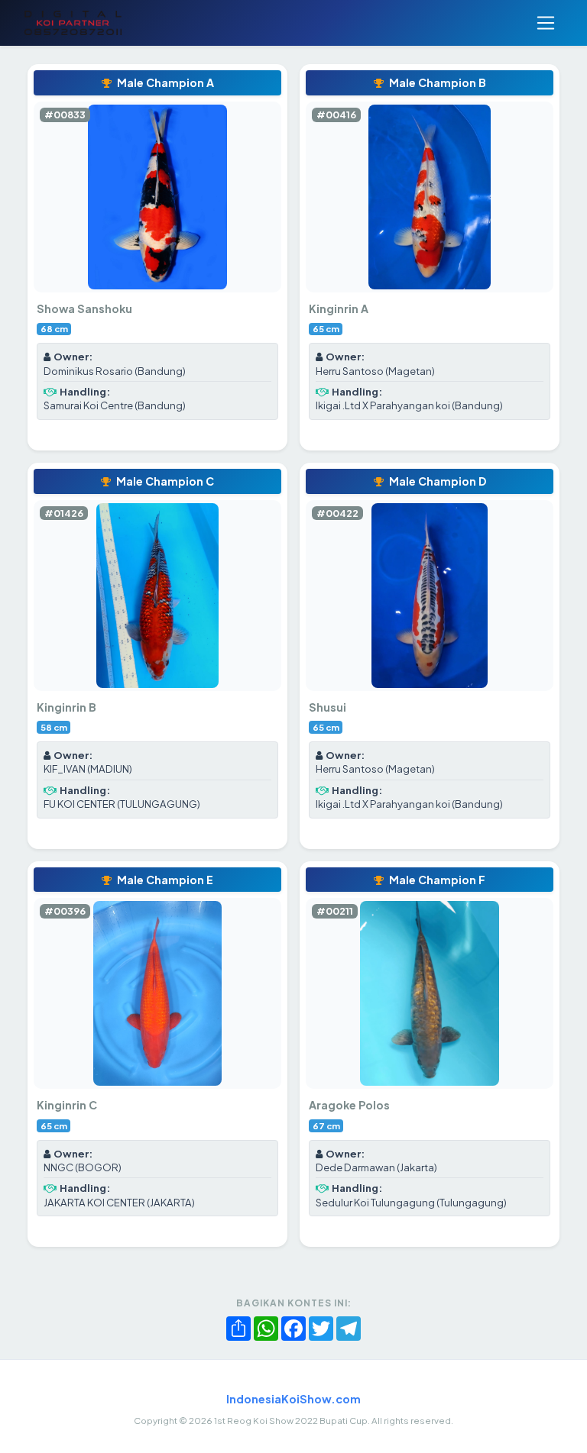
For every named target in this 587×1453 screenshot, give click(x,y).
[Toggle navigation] (546, 23)
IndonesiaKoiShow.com (293, 1399)
